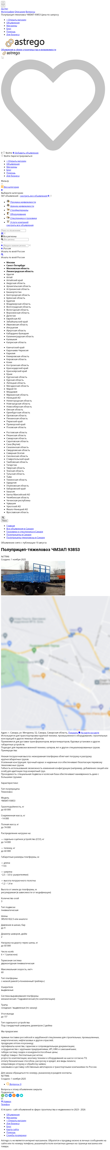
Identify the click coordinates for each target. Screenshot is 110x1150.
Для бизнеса (12, 34)
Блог (8, 28)
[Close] (3, 5)
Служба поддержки (16, 1135)
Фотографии (7, 11)
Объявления (13, 22)
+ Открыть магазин (16, 19)
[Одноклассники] (14, 1095)
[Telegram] (6, 1095)
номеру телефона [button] (24, 1143)
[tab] (13, 1084)
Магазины (11, 25)
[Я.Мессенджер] (21, 1095)
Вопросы (30, 11)
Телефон (5, 1104)
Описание (20, 11)
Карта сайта (12, 1129)
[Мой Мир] (17, 1095)
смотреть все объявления (20, 225)
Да (2, 8)
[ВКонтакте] (10, 1095)
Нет (6, 8)
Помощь (10, 31)
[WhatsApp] (2, 1095)
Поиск (4, 521)
